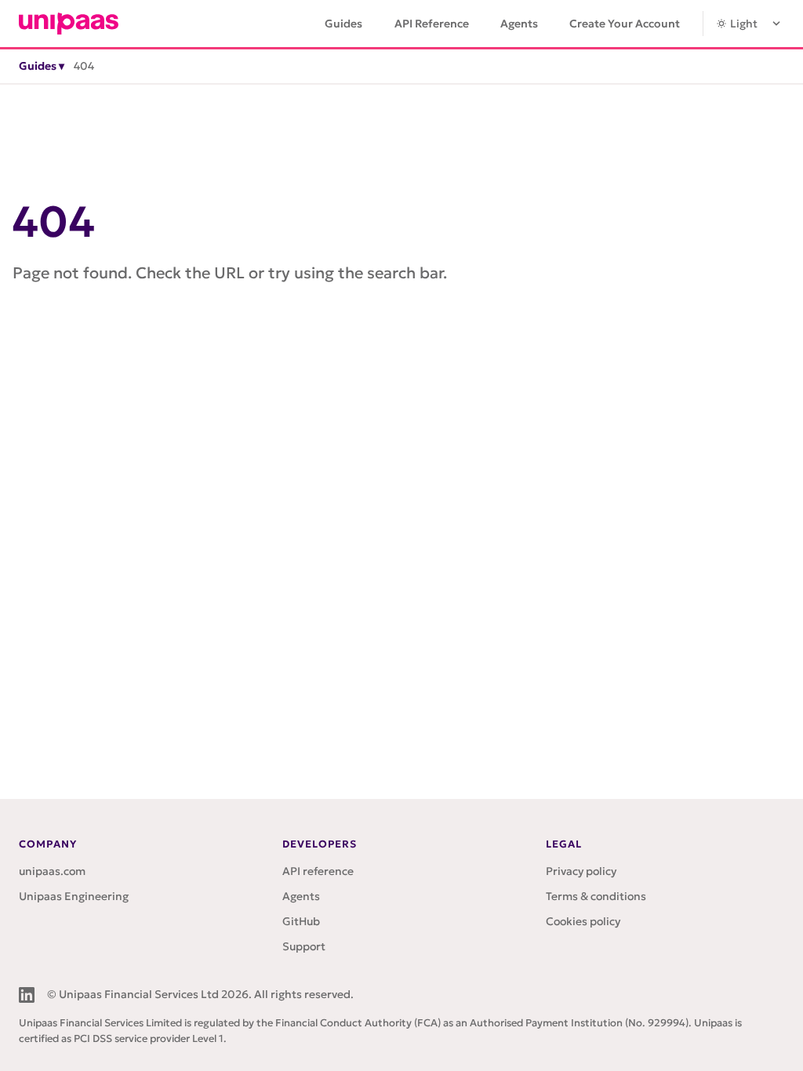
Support (303, 946)
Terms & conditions (596, 896)
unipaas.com (52, 871)
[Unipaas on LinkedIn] (27, 995)
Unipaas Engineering (74, 896)
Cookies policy (583, 921)
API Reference (431, 23)
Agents (519, 23)
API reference (318, 871)
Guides (343, 23)
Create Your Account (624, 23)
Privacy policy (581, 871)
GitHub (301, 921)
